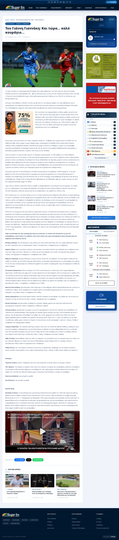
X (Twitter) (34, 520)
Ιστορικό (99, 522)
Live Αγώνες (50, 528)
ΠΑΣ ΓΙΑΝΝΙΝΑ (41, 8)
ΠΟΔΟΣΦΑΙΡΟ (56, 8)
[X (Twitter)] (58, 2)
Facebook (21, 460)
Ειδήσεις (49, 522)
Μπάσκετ (50, 525)
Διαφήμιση (99, 525)
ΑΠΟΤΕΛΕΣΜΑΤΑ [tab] (109, 231)
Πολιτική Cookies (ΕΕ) (102, 528)
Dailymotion (15, 523)
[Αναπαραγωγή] (90, 37)
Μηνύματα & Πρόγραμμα (99, 44)
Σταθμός (98, 518)
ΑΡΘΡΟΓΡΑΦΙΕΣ (100, 8)
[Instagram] (52, 2)
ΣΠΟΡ (79, 8)
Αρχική (7, 20)
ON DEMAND (111, 2)
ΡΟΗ (112, 8)
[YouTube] (55, 2)
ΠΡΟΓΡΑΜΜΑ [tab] (94, 231)
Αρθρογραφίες (76, 522)
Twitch (5, 523)
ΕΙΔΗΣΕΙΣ (88, 8)
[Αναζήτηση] (67, 2)
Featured (12, 20)
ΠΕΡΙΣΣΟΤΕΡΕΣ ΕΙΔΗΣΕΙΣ (100, 217)
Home (30, 8)
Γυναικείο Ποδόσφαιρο (78, 528)
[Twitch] (61, 2)
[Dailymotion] (63, 2)
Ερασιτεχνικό (76, 525)
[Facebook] (49, 2)
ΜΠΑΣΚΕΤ (68, 8)
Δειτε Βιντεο (100, 306)
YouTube (24, 520)
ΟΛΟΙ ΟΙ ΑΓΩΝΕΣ (101, 283)
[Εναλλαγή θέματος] (70, 2)
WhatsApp (39, 460)
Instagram (15, 520)
